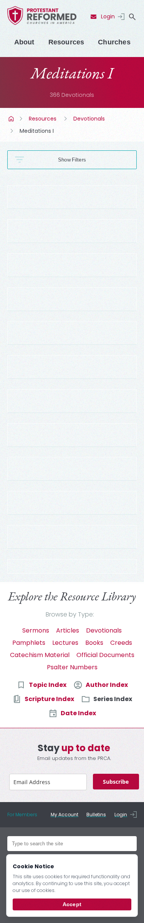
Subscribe (116, 781)
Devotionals (89, 118)
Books (94, 642)
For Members (22, 814)
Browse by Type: (70, 614)
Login (108, 16)
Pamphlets (28, 642)
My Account (64, 814)
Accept (72, 904)
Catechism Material (40, 655)
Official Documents (105, 655)
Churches (114, 42)
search (132, 16)
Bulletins (96, 814)
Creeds (121, 642)
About (24, 42)
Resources (66, 42)
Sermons (35, 630)
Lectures (65, 642)
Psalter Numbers (72, 667)
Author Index (107, 684)
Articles (67, 630)
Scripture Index (49, 699)
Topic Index (47, 684)
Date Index (78, 713)
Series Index (112, 699)
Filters (79, 160)
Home (12, 118)
